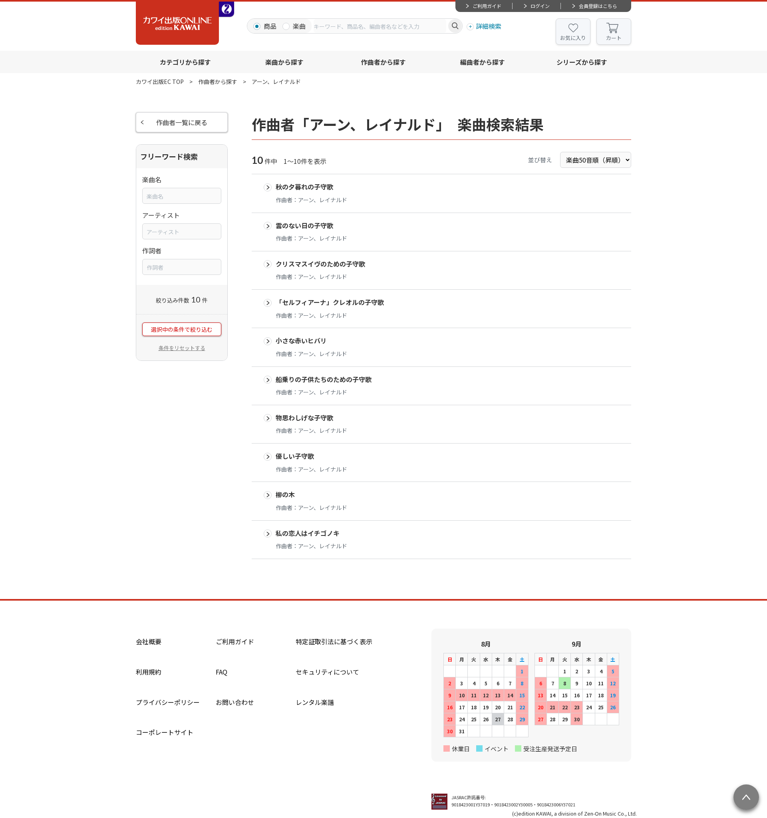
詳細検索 (488, 26)
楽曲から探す (284, 62)
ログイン (540, 5)
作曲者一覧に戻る (181, 122)
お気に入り (573, 38)
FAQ (221, 672)
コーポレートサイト (164, 732)
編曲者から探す (482, 62)
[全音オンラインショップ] (226, 9)
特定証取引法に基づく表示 (334, 641)
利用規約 (148, 672)
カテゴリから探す (185, 62)
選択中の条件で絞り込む (182, 329)
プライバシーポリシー (168, 702)
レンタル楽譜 (315, 702)
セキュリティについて (327, 672)
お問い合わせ (235, 702)
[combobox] (380, 26)
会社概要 (148, 641)
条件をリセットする (182, 348)
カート (614, 38)
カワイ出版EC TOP (160, 82)
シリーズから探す (581, 62)
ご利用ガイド (487, 5)
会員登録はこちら (598, 5)
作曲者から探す (383, 62)
